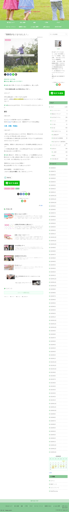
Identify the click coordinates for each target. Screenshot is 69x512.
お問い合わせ (65, 506)
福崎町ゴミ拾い (48, 506)
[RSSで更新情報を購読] (25, 201)
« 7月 (50, 472)
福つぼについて (9, 506)
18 (53, 466)
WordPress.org (54, 491)
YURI (58, 49)
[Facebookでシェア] (8, 74)
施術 (22, 506)
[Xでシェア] (5, 74)
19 (55, 466)
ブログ (9, 122)
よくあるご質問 (56, 506)
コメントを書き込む (24, 292)
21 (60, 466)
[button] (16, 74)
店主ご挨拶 (16, 506)
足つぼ (13, 188)
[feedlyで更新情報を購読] (22, 201)
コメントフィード (54, 487)
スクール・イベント (38, 506)
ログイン (52, 480)
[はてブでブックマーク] (10, 74)
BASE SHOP (65, 507)
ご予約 (26, 506)
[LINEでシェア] (13, 74)
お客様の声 (8, 188)
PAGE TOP (35, 501)
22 (63, 466)
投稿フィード (53, 484)
